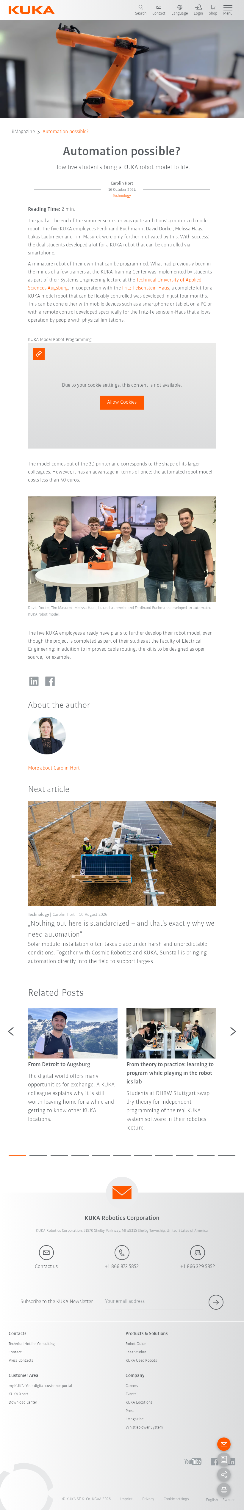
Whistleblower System (144, 1427)
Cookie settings (176, 1499)
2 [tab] (38, 1155)
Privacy (148, 1499)
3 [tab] (59, 1155)
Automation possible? (66, 132)
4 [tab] (80, 1155)
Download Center (23, 1402)
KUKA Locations (139, 1402)
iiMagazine (23, 132)
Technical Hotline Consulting (32, 1344)
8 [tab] (164, 1155)
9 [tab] (184, 1155)
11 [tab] (226, 1155)
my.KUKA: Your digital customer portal (40, 1386)
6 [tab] (122, 1155)
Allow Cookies (122, 402)
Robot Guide (136, 1344)
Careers (132, 1386)
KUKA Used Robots (141, 1360)
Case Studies (136, 1352)
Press (130, 1411)
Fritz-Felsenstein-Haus (145, 288)
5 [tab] (101, 1155)
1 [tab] (17, 1155)
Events (131, 1394)
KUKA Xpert (18, 1394)
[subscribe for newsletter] (216, 1302)
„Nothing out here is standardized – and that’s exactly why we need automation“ (121, 929)
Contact (15, 1352)
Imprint (126, 1499)
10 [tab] (205, 1155)
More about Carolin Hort (54, 768)
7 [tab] (142, 1155)
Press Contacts (21, 1360)
